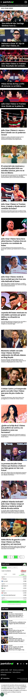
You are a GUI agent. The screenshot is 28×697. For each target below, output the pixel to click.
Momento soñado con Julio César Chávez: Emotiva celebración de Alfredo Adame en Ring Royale (13, 354)
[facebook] (18, 664)
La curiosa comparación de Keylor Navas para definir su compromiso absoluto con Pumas (16, 615)
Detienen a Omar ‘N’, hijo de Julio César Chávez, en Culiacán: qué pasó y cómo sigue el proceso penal (12, 44)
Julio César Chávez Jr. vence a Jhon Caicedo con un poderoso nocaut (13, 132)
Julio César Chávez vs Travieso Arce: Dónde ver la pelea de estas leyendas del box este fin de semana (13, 105)
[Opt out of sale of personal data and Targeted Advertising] (2, 694)
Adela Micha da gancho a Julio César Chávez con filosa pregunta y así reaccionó (13, 542)
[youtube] (26, 664)
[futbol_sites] (5, 678)
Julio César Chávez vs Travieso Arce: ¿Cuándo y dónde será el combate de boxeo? (13, 206)
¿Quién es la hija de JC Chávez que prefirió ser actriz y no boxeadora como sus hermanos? (13, 429)
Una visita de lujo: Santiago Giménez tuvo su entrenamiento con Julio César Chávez (13, 24)
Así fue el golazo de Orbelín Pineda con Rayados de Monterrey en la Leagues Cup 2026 (16, 648)
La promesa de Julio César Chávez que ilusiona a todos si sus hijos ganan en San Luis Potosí (13, 467)
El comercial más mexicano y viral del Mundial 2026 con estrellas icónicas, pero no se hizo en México (12, 169)
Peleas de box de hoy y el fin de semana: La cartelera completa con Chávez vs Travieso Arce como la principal (12, 85)
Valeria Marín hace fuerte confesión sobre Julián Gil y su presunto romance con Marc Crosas (16, 640)
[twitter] (23, 664)
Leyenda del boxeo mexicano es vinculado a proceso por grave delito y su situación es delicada (14, 316)
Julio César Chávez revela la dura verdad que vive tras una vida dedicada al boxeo (13, 279)
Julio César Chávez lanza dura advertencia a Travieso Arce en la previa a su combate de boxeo (13, 242)
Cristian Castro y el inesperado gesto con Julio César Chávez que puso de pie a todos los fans (13, 392)
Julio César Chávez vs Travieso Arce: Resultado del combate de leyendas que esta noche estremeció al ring (13, 65)
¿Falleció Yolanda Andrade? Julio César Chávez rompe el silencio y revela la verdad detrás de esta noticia (12, 505)
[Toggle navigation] (1, 2)
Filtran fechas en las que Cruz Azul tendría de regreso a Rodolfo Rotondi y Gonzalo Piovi (17, 632)
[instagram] (21, 664)
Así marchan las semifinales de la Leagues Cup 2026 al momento (17, 623)
